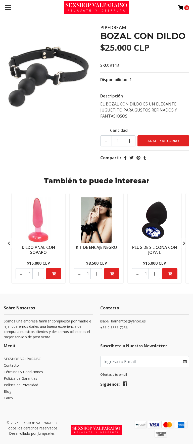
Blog (7, 391)
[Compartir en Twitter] (131, 157)
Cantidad (119, 130)
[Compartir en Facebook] (125, 157)
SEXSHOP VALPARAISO (22, 358)
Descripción (111, 96)
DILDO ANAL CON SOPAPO (38, 250)
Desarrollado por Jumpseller (32, 433)
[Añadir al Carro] (53, 273)
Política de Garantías (20, 378)
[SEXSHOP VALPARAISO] (96, 7)
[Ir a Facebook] (125, 384)
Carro (8, 398)
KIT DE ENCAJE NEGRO (96, 247)
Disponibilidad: (114, 79)
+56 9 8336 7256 (114, 327)
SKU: (104, 65)
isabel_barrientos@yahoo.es (123, 321)
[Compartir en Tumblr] (144, 157)
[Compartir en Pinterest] (138, 157)
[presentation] (9, 243)
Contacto (11, 365)
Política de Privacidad (21, 384)
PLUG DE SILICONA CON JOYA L (154, 250)
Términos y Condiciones (23, 371)
